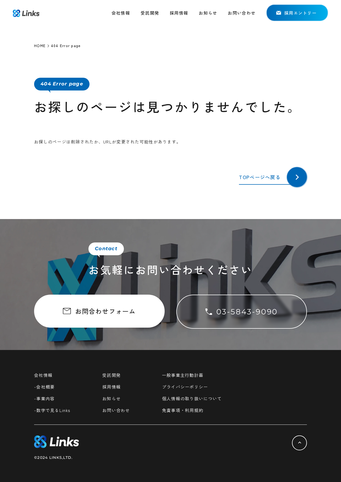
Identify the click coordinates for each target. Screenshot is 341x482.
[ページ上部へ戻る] (299, 442)
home (40, 45)
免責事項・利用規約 (183, 410)
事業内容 (45, 398)
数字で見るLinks (53, 410)
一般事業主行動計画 (183, 375)
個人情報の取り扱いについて (192, 398)
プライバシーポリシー (185, 387)
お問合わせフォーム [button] (105, 311)
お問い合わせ (241, 13)
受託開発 (150, 13)
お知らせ (208, 13)
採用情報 (179, 13)
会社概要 (45, 387)
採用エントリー (300, 13)
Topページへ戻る (260, 177)
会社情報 (121, 13)
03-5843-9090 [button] (247, 311)
